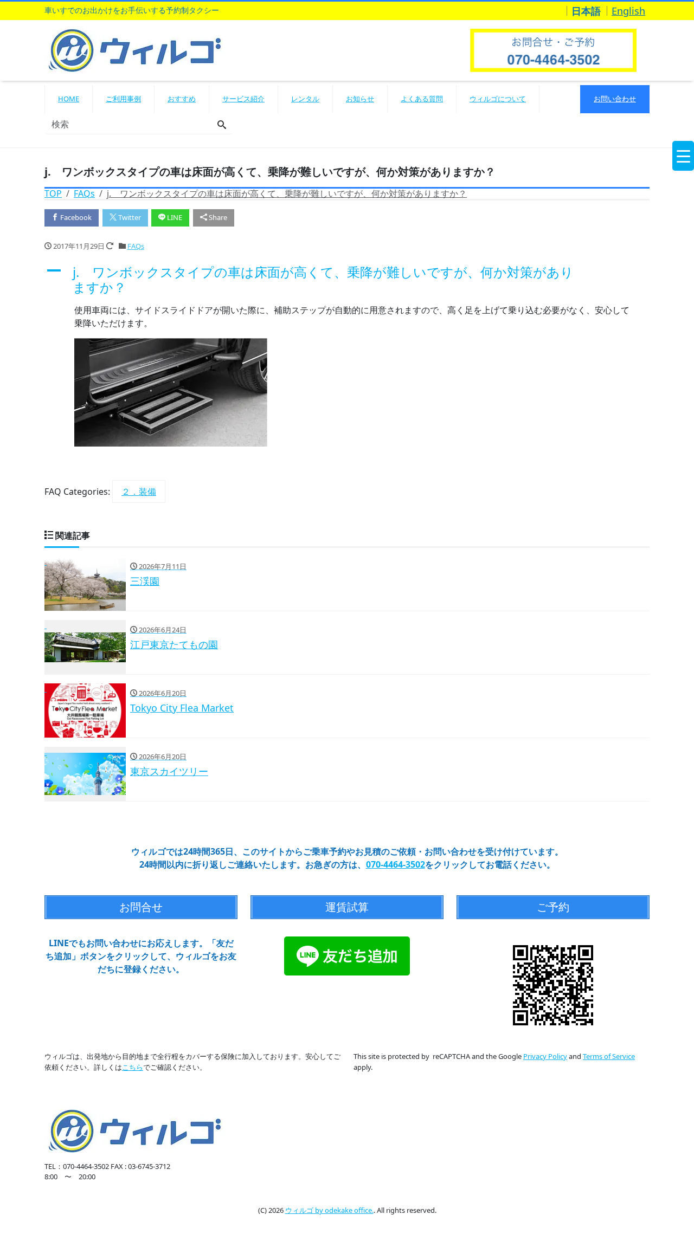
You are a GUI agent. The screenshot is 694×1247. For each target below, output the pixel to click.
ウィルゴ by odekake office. (329, 1210)
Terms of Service (609, 1056)
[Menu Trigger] (683, 156)
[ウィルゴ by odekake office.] (134, 49)
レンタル (305, 99)
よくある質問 (422, 99)
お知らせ (360, 99)
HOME (68, 99)
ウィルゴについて (498, 99)
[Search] (222, 125)
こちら (132, 1067)
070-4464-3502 (395, 864)
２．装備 (138, 491)
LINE (173, 217)
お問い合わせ (615, 99)
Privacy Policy (545, 1056)
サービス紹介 (243, 99)
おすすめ (182, 99)
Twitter (129, 217)
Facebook (75, 217)
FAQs (135, 246)
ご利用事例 (123, 99)
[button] (347, 280)
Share (217, 217)
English (628, 11)
